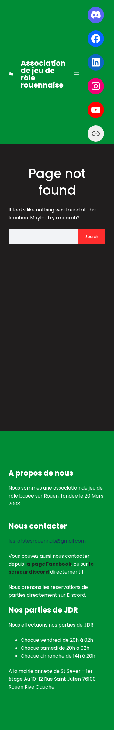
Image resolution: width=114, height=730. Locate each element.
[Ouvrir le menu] (76, 74)
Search (91, 236)
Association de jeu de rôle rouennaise (43, 74)
